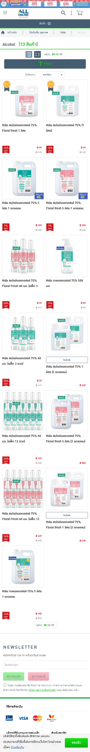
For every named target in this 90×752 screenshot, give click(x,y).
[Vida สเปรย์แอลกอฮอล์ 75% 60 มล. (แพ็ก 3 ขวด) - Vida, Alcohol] (23, 334)
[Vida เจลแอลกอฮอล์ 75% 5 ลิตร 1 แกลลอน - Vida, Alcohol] (23, 567)
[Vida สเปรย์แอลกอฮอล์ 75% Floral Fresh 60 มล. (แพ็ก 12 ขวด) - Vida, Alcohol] (23, 489)
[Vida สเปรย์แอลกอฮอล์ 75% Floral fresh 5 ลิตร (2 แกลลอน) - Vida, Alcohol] (67, 411)
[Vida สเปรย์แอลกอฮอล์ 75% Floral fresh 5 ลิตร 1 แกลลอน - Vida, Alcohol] (67, 178)
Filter (47, 63)
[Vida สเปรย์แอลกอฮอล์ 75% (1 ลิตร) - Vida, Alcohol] (67, 101)
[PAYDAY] (45, 3)
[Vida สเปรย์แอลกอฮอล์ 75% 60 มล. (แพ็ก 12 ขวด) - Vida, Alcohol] (23, 411)
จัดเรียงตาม (30, 74)
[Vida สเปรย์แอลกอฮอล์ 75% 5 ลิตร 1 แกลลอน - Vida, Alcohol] (23, 178)
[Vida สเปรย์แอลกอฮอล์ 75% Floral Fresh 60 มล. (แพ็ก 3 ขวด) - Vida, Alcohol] (23, 256)
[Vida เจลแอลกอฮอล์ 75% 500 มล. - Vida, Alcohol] (67, 256)
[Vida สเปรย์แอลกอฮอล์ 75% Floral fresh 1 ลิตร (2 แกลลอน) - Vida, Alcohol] (67, 489)
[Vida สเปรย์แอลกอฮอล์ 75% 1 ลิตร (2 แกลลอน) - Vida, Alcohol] (67, 334)
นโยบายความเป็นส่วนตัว (42, 690)
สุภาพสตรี (38, 676)
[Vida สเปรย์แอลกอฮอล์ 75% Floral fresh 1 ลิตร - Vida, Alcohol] (23, 101)
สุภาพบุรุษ (14, 676)
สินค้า (42, 23)
